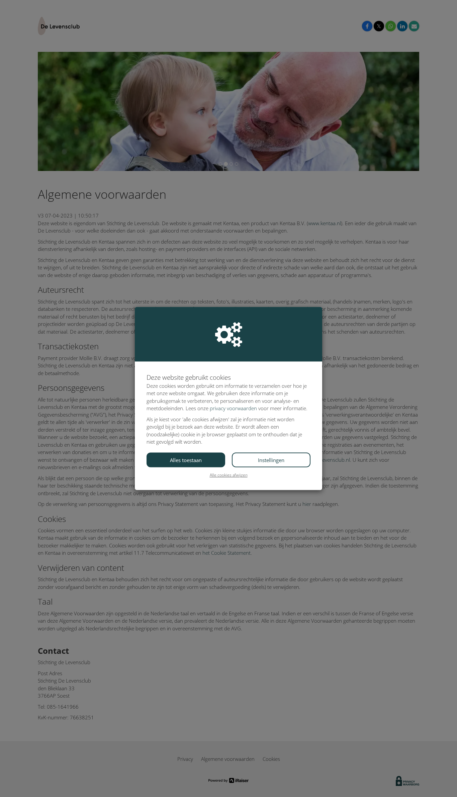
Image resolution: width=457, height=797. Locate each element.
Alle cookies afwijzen (229, 475)
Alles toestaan (186, 460)
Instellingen (271, 460)
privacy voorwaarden (233, 408)
